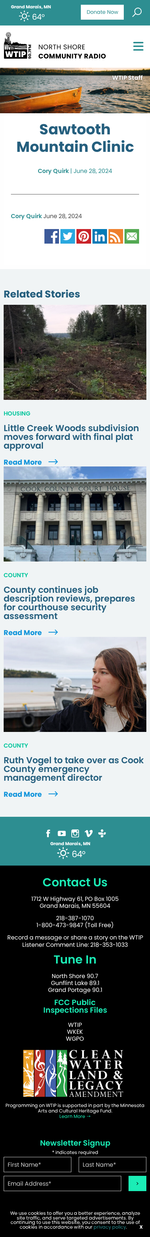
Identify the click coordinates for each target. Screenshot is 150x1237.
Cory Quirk (53, 171)
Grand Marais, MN (31, 7)
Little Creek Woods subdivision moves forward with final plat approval (71, 437)
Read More (23, 462)
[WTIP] (57, 44)
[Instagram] (75, 833)
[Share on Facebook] (51, 236)
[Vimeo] (89, 833)
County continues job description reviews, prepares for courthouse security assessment (69, 603)
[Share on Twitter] (67, 236)
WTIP (75, 1025)
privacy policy (110, 1227)
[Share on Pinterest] (83, 236)
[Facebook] (48, 833)
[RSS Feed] (115, 236)
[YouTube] (62, 833)
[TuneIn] (102, 833)
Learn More (72, 1116)
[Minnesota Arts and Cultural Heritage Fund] (75, 1073)
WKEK (75, 1032)
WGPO (75, 1039)
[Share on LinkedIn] (99, 236)
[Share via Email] (132, 236)
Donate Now (102, 12)
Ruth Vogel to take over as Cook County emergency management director (74, 769)
